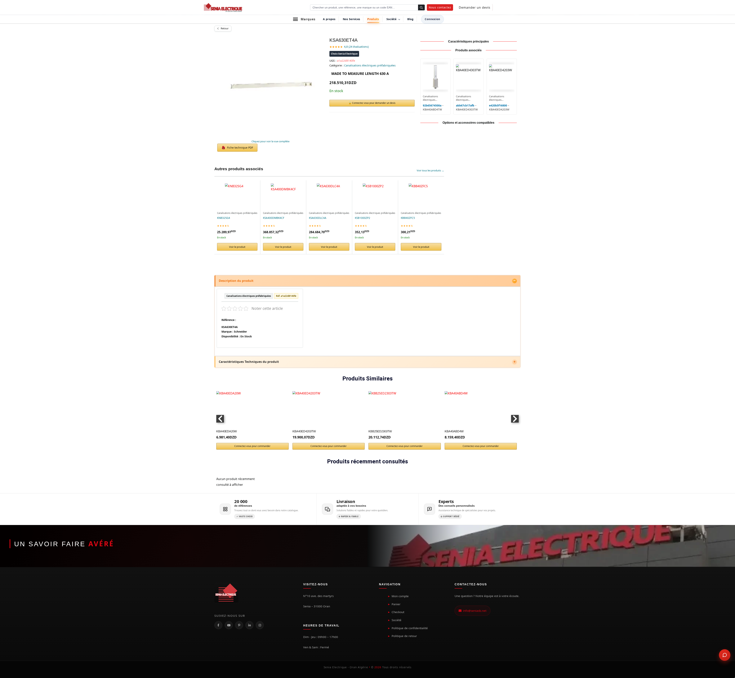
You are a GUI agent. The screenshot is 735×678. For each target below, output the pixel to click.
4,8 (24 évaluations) (356, 46)
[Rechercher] (421, 8)
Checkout (398, 612)
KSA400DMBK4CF (273, 218)
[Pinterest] (239, 625)
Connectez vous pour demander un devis (373, 103)
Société (396, 620)
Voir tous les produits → (430, 170)
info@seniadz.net (473, 611)
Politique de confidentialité (410, 628)
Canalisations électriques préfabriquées (370, 65)
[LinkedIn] (249, 625)
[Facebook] (218, 625)
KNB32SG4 (223, 218)
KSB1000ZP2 (362, 218)
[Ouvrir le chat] (724, 655)
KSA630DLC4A (317, 218)
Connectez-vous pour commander (252, 446)
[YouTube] (229, 625)
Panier (396, 604)
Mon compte (400, 596)
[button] (440, 7)
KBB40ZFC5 (408, 218)
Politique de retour (404, 636)
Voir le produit (237, 247)
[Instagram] (260, 625)
